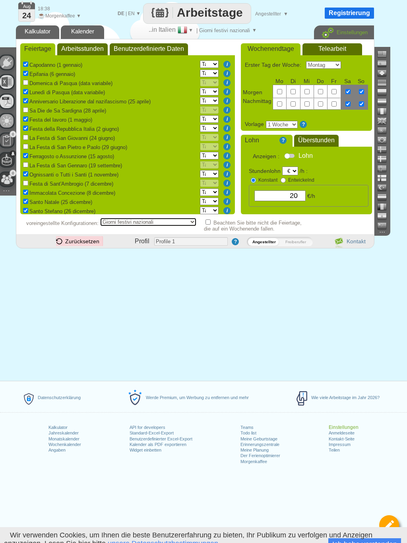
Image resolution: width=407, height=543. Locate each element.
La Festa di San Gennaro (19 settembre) (75, 166)
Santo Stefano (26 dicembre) (62, 211)
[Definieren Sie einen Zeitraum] (389, 525)
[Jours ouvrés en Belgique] (385, 206)
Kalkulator (58, 427)
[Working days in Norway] (385, 168)
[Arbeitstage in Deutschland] (385, 82)
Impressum (340, 444)
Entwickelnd (301, 180)
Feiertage (37, 48)
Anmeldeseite (342, 433)
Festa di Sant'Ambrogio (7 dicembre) (71, 184)
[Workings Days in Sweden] (385, 149)
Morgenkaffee (253, 461)
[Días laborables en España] (385, 63)
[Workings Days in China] (385, 226)
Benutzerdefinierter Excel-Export (161, 438)
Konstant (267, 180)
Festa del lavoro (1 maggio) (60, 120)
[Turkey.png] (385, 187)
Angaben (57, 450)
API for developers (147, 427)
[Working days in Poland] (385, 92)
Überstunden (316, 140)
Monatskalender (63, 438)
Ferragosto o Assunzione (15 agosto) (71, 156)
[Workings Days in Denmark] (385, 159)
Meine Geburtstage (258, 438)
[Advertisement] (195, 313)
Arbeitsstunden (82, 48)
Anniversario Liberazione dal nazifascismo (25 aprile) (90, 102)
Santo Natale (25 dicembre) (60, 202)
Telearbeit (332, 48)
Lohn (252, 140)
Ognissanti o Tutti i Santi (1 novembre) (73, 175)
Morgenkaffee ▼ (59, 16)
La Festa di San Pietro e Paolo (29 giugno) (78, 147)
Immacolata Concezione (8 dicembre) (72, 193)
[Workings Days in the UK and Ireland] (385, 121)
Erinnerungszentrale (259, 444)
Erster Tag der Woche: (274, 65)
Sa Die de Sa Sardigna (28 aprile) (67, 111)
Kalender (82, 31)
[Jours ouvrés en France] (385, 111)
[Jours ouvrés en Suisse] (385, 73)
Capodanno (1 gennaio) (55, 65)
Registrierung (349, 13)
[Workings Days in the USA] (385, 54)
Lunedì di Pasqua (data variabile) (67, 92)
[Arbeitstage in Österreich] (385, 102)
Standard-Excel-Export (152, 433)
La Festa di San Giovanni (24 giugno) (72, 138)
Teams (247, 427)
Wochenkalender (64, 444)
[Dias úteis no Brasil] (385, 140)
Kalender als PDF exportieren (158, 444)
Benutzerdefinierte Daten (149, 48)
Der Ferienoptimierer (260, 455)
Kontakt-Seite (342, 438)
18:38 (44, 9)
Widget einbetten (145, 450)
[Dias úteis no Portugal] (385, 130)
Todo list (248, 433)
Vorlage (254, 124)
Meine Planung (254, 450)
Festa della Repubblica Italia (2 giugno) (74, 129)
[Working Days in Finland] (385, 178)
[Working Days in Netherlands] (385, 197)
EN (131, 13)
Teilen (334, 450)
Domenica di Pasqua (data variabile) (70, 83)
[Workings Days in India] (385, 216)
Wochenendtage (271, 48)
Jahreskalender (63, 433)
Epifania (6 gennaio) (52, 74)
